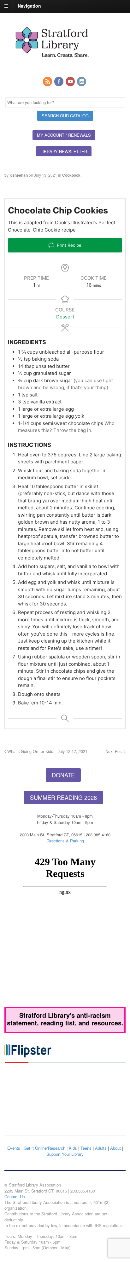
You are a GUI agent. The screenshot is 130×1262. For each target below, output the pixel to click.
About (115, 1148)
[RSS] (48, 82)
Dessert (65, 317)
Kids (73, 1148)
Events (13, 1148)
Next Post (114, 751)
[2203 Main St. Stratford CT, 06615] (51, 64)
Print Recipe (68, 245)
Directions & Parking (65, 841)
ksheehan (18, 175)
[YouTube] (71, 82)
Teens (86, 1148)
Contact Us (14, 1196)
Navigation (29, 6)
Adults (101, 1148)
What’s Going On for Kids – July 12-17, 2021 (46, 751)
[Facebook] (59, 82)
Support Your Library (65, 1154)
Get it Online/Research (44, 1148)
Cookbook (71, 175)
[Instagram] (82, 82)
